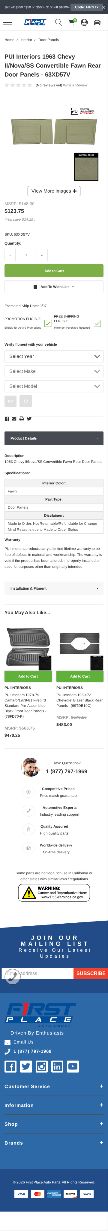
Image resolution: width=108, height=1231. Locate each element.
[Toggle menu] (7, 22)
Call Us (12, 976)
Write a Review (75, 85)
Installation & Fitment (28, 588)
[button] (97, 22)
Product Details (23, 438)
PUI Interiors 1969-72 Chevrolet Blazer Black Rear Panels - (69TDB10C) (79, 700)
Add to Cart (28, 676)
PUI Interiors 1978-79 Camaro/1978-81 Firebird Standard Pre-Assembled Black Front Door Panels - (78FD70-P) (25, 706)
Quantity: (12, 243)
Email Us (24, 1041)
